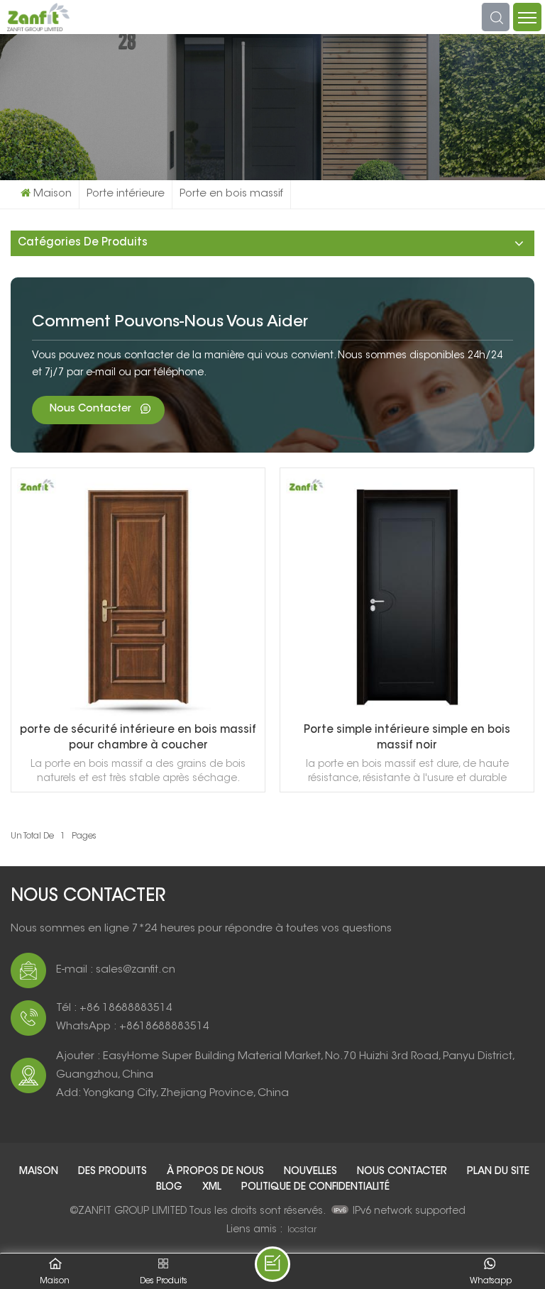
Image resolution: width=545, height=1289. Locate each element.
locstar (301, 1229)
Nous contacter (91, 409)
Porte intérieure (126, 194)
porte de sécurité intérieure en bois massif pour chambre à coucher (138, 738)
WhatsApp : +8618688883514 (132, 1027)
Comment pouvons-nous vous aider (170, 323)
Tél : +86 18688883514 (114, 1008)
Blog (170, 1188)
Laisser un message (272, 1264)
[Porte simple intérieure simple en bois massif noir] (407, 714)
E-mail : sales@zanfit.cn (115, 970)
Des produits (114, 1172)
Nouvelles (312, 1172)
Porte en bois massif (231, 194)
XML (213, 1188)
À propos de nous (217, 1172)
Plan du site (498, 1172)
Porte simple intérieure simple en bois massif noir (407, 738)
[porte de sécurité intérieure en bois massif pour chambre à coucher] (138, 714)
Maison (52, 194)
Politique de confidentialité (315, 1188)
